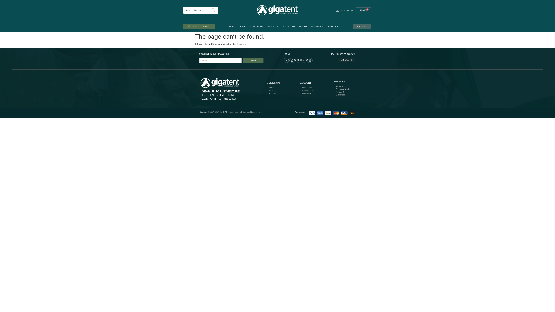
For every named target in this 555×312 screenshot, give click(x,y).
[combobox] (196, 10)
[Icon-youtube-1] (304, 60)
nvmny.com (259, 112)
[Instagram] (286, 60)
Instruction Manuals (311, 26)
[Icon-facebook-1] (292, 60)
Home (232, 26)
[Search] (213, 10)
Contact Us (288, 26)
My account (256, 26)
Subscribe (333, 26)
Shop (242, 26)
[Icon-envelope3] (309, 60)
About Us (272, 26)
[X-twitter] (298, 60)
